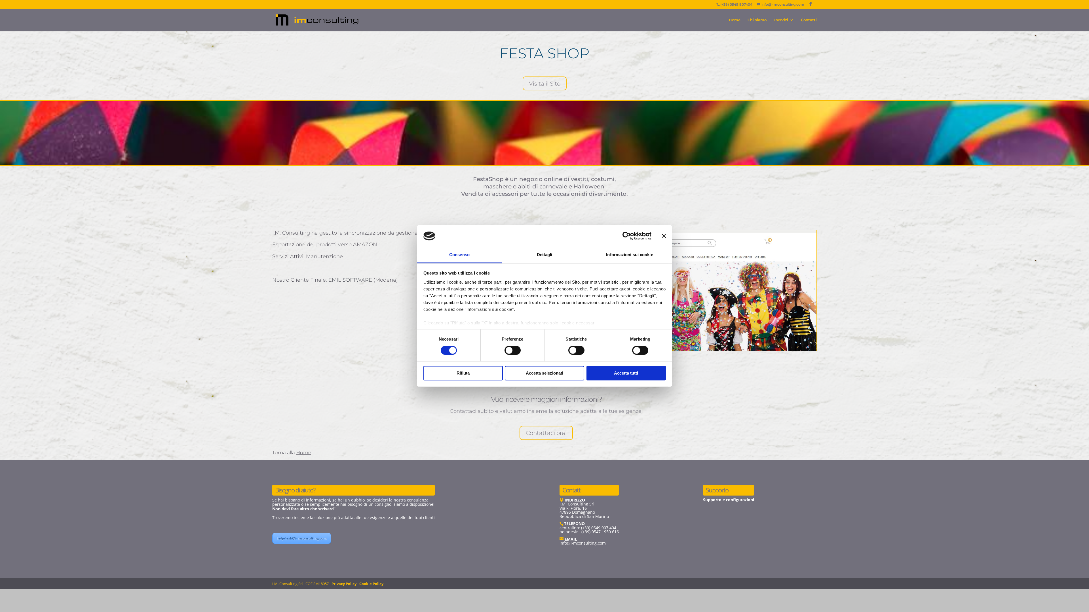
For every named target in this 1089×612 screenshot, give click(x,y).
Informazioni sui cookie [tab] (629, 254)
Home (734, 20)
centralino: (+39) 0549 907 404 (588, 527)
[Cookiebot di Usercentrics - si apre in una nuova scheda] (626, 236)
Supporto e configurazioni (728, 499)
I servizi (781, 20)
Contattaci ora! (546, 433)
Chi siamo (757, 20)
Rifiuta (463, 373)
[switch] (513, 350)
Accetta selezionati (544, 373)
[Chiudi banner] (664, 236)
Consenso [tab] (459, 254)
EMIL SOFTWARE (350, 280)
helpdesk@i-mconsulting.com (302, 538)
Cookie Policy (371, 583)
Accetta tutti (626, 373)
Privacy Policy (344, 583)
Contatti (809, 20)
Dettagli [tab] (544, 254)
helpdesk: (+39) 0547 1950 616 (589, 531)
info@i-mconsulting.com (583, 543)
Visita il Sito (544, 83)
